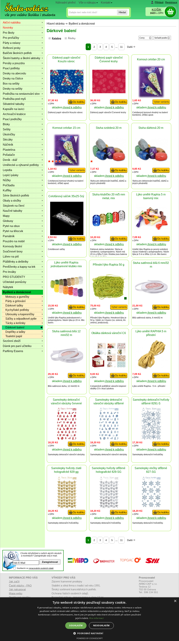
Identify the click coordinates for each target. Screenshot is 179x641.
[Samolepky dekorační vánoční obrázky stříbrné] (109, 439)
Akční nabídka (11, 22)
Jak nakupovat (17, 589)
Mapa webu (15, 593)
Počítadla (9, 185)
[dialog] (89, 619)
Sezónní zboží (11, 340)
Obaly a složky (12, 200)
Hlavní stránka (56, 23)
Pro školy (8, 32)
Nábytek (8, 287)
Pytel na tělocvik (13, 231)
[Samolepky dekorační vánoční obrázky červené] (67, 439)
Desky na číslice (13, 78)
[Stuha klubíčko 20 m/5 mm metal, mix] (109, 225)
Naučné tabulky (12, 210)
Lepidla (7, 170)
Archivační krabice (14, 114)
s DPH (156, 13)
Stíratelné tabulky (13, 103)
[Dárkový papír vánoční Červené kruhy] (109, 92)
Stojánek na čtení (13, 205)
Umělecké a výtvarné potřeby (21, 164)
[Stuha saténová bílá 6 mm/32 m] (151, 292)
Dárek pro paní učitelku (17, 346)
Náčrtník (8, 144)
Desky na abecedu (14, 73)
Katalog (56, 38)
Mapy (6, 215)
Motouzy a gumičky (17, 296)
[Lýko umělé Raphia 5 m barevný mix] (151, 228)
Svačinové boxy (13, 251)
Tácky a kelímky (15, 323)
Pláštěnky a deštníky (15, 261)
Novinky (8, 27)
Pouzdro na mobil (14, 241)
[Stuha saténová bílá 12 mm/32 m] (66, 362)
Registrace (171, 2)
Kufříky (7, 190)
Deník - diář (10, 159)
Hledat (122, 12)
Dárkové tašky (14, 305)
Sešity (6, 129)
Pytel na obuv (11, 226)
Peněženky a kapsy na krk (19, 266)
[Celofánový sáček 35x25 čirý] (66, 234)
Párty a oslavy (11, 42)
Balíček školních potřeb (17, 53)
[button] (89, 633)
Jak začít (14, 581)
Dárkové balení (14, 327)
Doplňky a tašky (15, 331)
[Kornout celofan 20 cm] (151, 97)
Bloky (6, 124)
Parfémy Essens (13, 351)
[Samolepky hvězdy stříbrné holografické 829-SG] (109, 507)
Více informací (96, 618)
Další (130, 46)
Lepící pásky (10, 175)
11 (121, 46)
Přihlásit (159, 2)
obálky (93, 388)
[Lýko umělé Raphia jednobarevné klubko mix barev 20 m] (66, 296)
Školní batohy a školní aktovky (21, 58)
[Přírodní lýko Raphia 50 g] (109, 298)
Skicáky (8, 139)
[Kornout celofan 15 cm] (67, 165)
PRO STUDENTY (14, 276)
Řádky (72, 38)
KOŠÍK (156, 9)
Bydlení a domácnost (82, 23)
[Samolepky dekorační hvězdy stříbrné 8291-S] (151, 439)
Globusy (8, 220)
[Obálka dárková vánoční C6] (109, 366)
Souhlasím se (35, 568)
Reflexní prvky (11, 47)
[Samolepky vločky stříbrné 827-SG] (151, 507)
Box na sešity (11, 83)
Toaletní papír (13, 336)
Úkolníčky (9, 134)
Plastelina (9, 149)
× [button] (175, 601)
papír (58, 112)
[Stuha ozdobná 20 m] (109, 160)
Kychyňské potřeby (17, 309)
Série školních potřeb (16, 195)
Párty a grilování (15, 301)
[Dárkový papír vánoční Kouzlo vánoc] (66, 92)
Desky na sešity (12, 88)
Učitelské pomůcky (14, 282)
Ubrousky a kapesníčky (19, 314)
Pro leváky (9, 271)
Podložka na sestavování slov (21, 93)
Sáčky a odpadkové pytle (21, 318)
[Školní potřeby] (27, 7)
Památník (9, 236)
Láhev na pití (11, 256)
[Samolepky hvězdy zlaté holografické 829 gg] (67, 507)
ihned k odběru (72, 107)
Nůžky (7, 180)
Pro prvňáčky (11, 37)
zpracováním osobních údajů (41, 568)
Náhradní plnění (66, 2)
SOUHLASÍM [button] (76, 625)
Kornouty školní (12, 246)
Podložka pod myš (14, 98)
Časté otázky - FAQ (20, 585)
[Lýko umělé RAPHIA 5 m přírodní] (151, 370)
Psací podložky (12, 119)
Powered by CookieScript (90, 638)
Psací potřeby (11, 68)
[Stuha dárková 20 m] (151, 160)
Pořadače (9, 154)
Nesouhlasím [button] (101, 625)
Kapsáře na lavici (13, 109)
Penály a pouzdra (14, 63)
